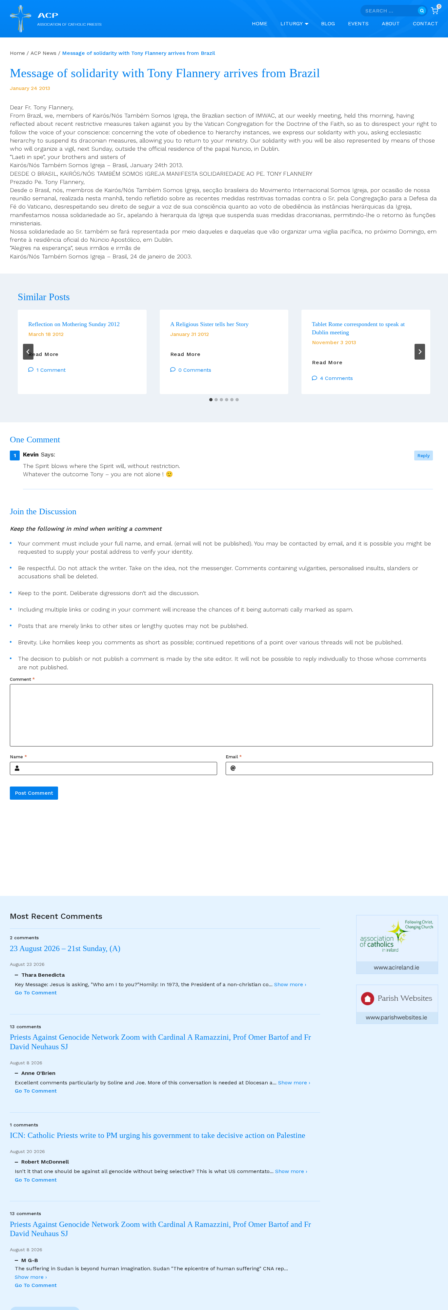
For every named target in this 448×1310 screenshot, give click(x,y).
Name (18, 757)
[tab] (211, 399)
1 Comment (51, 370)
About (391, 23)
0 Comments (194, 370)
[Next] (420, 352)
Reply (423, 455)
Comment (22, 679)
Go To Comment (36, 992)
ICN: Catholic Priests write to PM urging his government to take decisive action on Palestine (157, 1135)
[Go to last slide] (28, 352)
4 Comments (336, 378)
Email (234, 757)
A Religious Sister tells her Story (209, 324)
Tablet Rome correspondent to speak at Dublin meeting (358, 328)
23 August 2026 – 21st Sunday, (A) (65, 948)
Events (358, 23)
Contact (425, 23)
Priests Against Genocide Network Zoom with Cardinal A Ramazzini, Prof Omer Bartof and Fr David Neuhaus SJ (160, 1042)
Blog (328, 23)
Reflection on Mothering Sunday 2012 (74, 324)
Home (259, 23)
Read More (43, 354)
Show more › (290, 984)
